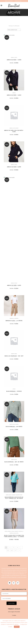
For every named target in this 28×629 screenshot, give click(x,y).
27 (15, 550)
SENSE (15, 353)
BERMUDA (12, 318)
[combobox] (14, 30)
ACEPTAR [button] (17, 626)
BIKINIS (12, 353)
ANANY (11, 424)
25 (8, 550)
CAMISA (16, 424)
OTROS (15, 57)
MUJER (21, 494)
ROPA (17, 533)
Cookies (14, 615)
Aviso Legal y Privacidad (14, 611)
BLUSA (14, 424)
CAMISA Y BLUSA (11, 531)
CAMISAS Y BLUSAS (15, 494)
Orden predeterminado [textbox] (12, 29)
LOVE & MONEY (15, 128)
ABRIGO (12, 57)
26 (12, 550)
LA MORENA (16, 318)
